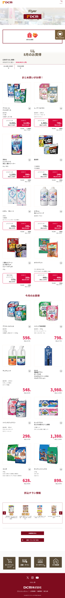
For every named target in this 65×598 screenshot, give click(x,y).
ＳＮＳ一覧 (32, 582)
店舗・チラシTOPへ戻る (32, 540)
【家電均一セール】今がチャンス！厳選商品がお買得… (11, 517)
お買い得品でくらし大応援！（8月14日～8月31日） (25, 517)
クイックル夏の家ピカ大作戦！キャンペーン (40, 517)
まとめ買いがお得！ (9, 66)
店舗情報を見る (32, 533)
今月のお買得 (20, 66)
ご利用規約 (33, 591)
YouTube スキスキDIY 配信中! (54, 517)
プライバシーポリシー (22, 591)
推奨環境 (39, 591)
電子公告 (46, 591)
